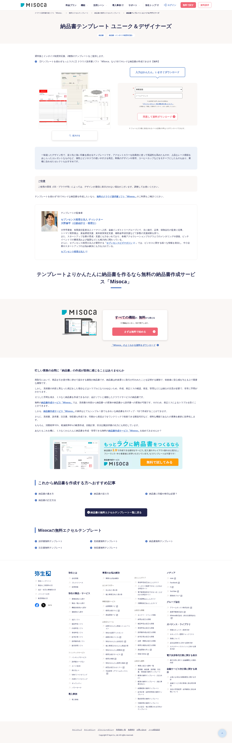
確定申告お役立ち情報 (146, 623)
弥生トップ (150, 5)
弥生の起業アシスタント (115, 633)
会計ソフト (76, 619)
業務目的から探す (78, 599)
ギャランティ (77, 683)
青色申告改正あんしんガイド (148, 582)
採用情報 (75, 587)
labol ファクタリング (79, 674)
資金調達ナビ (110, 615)
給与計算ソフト (77, 637)
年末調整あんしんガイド (147, 599)
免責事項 (131, 730)
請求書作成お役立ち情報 (147, 632)
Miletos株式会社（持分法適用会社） (183, 615)
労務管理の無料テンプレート (148, 703)
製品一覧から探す (78, 603)
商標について (175, 638)
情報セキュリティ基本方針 (179, 630)
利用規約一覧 (121, 730)
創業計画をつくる (112, 637)
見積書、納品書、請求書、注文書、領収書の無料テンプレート (149, 670)
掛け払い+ (75, 670)
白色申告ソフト (77, 628)
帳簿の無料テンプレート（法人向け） (150, 676)
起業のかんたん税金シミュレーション (118, 627)
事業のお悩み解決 (112, 578)
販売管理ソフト (77, 645)
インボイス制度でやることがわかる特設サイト (150, 587)
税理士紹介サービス (113, 654)
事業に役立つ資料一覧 (146, 666)
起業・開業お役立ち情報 (147, 641)
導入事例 (116, 5)
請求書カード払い (78, 661)
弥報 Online (142, 654)
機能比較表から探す (79, 607)
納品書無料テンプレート (161, 541)
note (171, 578)
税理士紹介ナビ (111, 610)
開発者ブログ (175, 595)
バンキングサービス (79, 657)
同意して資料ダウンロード (157, 116)
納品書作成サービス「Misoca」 (57, 402)
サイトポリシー (89, 730)
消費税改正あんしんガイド (147, 603)
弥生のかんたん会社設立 (115, 641)
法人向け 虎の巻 (111, 590)
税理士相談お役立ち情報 (147, 645)
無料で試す (188, 5)
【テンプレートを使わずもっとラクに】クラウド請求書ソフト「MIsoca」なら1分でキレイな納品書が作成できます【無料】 (99, 61)
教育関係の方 (43, 598)
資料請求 (204, 5)
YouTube (173, 591)
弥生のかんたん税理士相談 (115, 663)
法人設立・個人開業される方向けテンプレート (150, 708)
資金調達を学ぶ (143, 649)
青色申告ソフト (77, 632)
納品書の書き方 (46, 493)
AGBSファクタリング (79, 679)
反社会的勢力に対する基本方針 (181, 643)
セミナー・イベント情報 (147, 615)
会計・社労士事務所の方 (47, 590)
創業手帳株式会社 (176, 612)
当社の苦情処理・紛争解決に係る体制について (183, 690)
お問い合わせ (141, 730)
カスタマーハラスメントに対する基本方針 (183, 647)
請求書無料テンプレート (50, 541)
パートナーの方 (43, 594)
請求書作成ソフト (78, 641)
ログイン (172, 5)
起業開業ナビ (110, 606)
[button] (74, 135)
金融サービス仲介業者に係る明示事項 (183, 684)
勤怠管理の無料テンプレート (148, 699)
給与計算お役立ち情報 (146, 636)
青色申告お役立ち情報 (146, 628)
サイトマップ (77, 730)
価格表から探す (77, 612)
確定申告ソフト (77, 624)
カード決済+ (76, 666)
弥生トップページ (44, 581)
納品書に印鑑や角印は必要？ (163, 493)
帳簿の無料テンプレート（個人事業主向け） (150, 682)
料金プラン (71, 5)
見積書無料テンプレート (106, 541)
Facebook (173, 582)
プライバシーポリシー (106, 730)
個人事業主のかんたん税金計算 (117, 646)
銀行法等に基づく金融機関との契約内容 (183, 661)
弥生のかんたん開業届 (114, 650)
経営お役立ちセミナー (114, 667)
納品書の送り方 (101, 493)
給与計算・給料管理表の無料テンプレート (150, 693)
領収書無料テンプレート (106, 547)
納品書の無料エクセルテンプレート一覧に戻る (116, 512)
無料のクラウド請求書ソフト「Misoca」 (117, 196)
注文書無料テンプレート (50, 547)
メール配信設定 (154, 730)
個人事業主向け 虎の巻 (114, 594)
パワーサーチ (77, 687)
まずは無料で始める (135, 331)
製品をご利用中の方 (45, 585)
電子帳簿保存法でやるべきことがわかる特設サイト (150, 593)
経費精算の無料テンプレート (148, 688)
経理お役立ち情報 (144, 619)
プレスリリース (77, 582)
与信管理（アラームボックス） (117, 671)
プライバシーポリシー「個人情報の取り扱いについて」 (158, 104)
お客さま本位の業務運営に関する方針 (183, 678)
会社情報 (75, 578)
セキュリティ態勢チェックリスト (182, 634)
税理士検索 (110, 658)
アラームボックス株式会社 (179, 607)
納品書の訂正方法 (47, 500)
